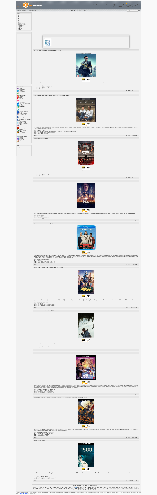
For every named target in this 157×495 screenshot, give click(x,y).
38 (95, 487)
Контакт (20, 154)
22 (67, 487)
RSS (19, 153)
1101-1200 (75, 489)
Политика (132, 5)
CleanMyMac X (22, 99)
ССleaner (21, 140)
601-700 (119, 488)
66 (37, 488)
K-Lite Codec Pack (23, 136)
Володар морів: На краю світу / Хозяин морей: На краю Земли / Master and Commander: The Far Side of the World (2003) (58, 397)
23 (69, 487)
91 (80, 488)
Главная (19, 10)
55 (124, 487)
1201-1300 (80, 489)
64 (33, 488)
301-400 (107, 488)
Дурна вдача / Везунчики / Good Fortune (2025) (43, 223)
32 (85, 487)
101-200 (99, 488)
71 (45, 488)
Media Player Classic (23, 133)
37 (93, 487)
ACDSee (21, 124)
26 (74, 487)
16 (57, 487)
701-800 (123, 488)
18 (60, 487)
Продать (98, 4)
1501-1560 (94, 489)
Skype (20, 104)
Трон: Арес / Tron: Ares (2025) (40, 138)
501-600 (115, 488)
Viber (20, 88)
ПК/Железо (129, 6)
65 (35, 488)
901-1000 (131, 488)
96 (88, 488)
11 (48, 487)
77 (56, 488)
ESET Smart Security (23, 109)
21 (65, 487)
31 (83, 487)
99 (94, 488)
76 (54, 488)
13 (51, 487)
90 (78, 488)
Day (30, 10)
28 (78, 487)
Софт (85, 10)
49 (114, 487)
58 (129, 487)
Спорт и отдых (109, 4)
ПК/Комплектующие (118, 4)
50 (116, 487)
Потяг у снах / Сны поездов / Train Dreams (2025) (44, 310)
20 (63, 487)
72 (47, 488)
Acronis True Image (23, 111)
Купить (94, 4)
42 (102, 487)
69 (42, 488)
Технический (116, 6)
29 (80, 487)
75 (52, 488)
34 (88, 487)
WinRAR (21, 138)
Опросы (20, 151)
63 (138, 487)
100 (96, 488)
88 (75, 488)
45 (107, 487)
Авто (124, 5)
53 (121, 487)
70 (44, 488)
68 (40, 488)
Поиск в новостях (22, 147)
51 (117, 487)
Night (32, 10)
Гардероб (134, 4)
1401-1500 (89, 489)
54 (122, 487)
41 (100, 487)
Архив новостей (22, 148)
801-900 (127, 488)
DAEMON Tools (22, 122)
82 (64, 488)
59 (131, 487)
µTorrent (21, 129)
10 (46, 487)
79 (59, 488)
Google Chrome (22, 92)
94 (85, 488)
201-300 (103, 488)
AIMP (20, 131)
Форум (23, 10)
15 (55, 487)
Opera (20, 97)
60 (133, 487)
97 (90, 488)
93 (83, 488)
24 (70, 487)
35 (90, 487)
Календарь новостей (23, 149)
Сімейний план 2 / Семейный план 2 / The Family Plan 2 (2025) (46, 267)
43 (104, 487)
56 (126, 487)
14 (53, 487)
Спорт (127, 5)
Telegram (21, 90)
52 (119, 487)
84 (68, 488)
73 (49, 488)
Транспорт (103, 4)
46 (109, 487)
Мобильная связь (127, 4)
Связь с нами (21, 152)
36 (92, 487)
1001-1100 (136, 488)
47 (110, 487)
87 (73, 488)
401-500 (111, 488)
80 (61, 488)
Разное (138, 4)
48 (112, 487)
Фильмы (76, 10)
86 (71, 488)
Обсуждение (116, 5)
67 (39, 488)
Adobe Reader (22, 127)
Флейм (121, 5)
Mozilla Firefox (22, 95)
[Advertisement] (24, 58)
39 (97, 487)
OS (120, 6)
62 (136, 487)
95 (87, 488)
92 (82, 488)
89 (76, 488)
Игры (72, 10)
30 (81, 487)
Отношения (137, 5)
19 (62, 487)
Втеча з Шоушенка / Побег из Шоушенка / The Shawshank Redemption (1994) (49, 95)
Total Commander (23, 113)
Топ (19, 150)
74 (51, 488)
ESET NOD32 (22, 106)
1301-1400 (85, 489)
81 (63, 488)
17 (58, 487)
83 (66, 488)
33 (86, 487)
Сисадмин (123, 6)
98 (92, 488)
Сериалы (81, 10)
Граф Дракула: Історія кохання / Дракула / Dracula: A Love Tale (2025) (48, 180)
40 (98, 487)
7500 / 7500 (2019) (37, 440)
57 (128, 487)
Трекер (27, 10)
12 (50, 487)
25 (72, 487)
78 (57, 488)
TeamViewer (22, 102)
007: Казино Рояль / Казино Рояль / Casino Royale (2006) (45, 50)
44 (105, 487)
